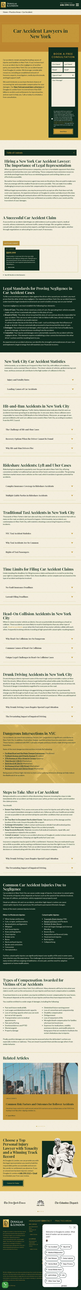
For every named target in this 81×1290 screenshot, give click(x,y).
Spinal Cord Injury (50, 921)
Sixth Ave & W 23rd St (13, 763)
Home (5, 12)
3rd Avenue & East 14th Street (17, 766)
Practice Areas (15, 12)
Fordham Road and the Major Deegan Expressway (25, 753)
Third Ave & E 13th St (13, 761)
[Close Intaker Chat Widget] (74, 1227)
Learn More (11, 1115)
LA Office (32, 1239)
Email (35, 1173)
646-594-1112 (25, 1173)
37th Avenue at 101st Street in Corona (20, 758)
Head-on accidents (15, 627)
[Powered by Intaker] (64, 1285)
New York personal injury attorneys (28, 87)
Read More (11, 267)
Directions (33, 1234)
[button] (36, 1126)
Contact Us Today (13, 1183)
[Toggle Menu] (77, 5)
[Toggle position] (70, 1227)
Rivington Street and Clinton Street (19, 769)
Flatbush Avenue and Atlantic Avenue (20, 756)
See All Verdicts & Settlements (15, 275)
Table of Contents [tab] (15, 152)
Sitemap (13, 1285)
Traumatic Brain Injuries (53, 919)
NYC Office (33, 1224)
